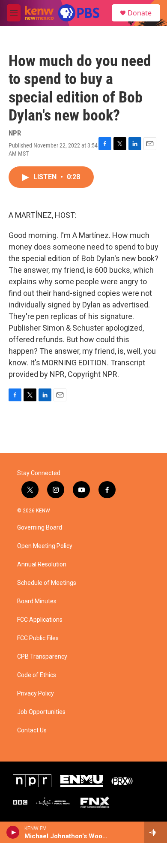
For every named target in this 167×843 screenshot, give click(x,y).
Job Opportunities (41, 712)
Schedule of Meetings (46, 583)
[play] (13, 832)
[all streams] (155, 832)
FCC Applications (40, 620)
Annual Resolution (41, 564)
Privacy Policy (35, 693)
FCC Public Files (38, 638)
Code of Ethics (36, 675)
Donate (140, 13)
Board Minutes (37, 601)
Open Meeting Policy (44, 546)
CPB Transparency (42, 656)
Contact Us (32, 730)
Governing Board (39, 527)
